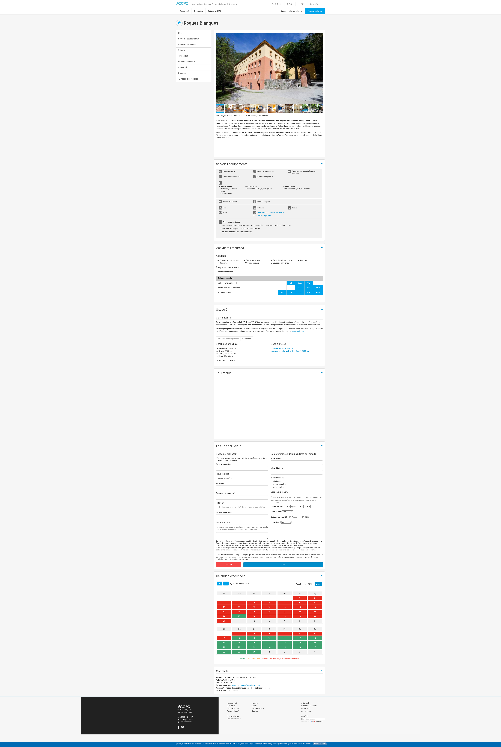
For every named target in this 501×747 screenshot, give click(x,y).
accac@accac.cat (186, 719)
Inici (180, 33)
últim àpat (276, 522)
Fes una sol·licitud (315, 11)
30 (315, 616)
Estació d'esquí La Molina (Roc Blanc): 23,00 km (290, 351)
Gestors (255, 711)
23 (315, 612)
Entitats (254, 706)
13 (269, 607)
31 (224, 621)
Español (304, 716)
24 (224, 616)
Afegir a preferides (189, 79)
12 (254, 607)
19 (254, 612)
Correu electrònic (223, 513)
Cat (290, 4)
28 (285, 616)
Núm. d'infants (277, 468)
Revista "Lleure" (233, 711)
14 (285, 607)
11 (239, 607)
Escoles (255, 703)
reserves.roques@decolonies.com (246, 685)
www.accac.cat (186, 722)
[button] (320, 68)
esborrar (228, 565)
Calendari (182, 67)
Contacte (182, 73)
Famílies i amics (258, 708)
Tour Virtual (183, 56)
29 (300, 616)
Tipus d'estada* (278, 478)
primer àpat (277, 512)
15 (300, 607)
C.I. (291, 283)
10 (224, 607)
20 (269, 612)
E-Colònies (231, 706)
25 (239, 616)
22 (300, 612)
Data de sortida (277, 517)
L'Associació (184, 11)
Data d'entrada (277, 506)
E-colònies (198, 11)
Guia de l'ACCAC (214, 11)
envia (283, 565)
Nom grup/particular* (225, 464)
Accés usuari (317, 4)
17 (224, 612)
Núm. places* (276, 458)
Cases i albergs (233, 716)
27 (269, 616)
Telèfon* (220, 503)
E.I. (282, 293)
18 (239, 612)
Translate (318, 721)
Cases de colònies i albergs (292, 11)
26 (254, 616)
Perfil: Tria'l (276, 4)
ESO (318, 288)
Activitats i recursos (187, 44)
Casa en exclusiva (278, 492)
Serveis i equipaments (188, 39)
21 (285, 612)
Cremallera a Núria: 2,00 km (282, 348)
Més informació (307, 744)
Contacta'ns (305, 708)
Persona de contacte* (225, 493)
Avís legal (305, 703)
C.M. (300, 283)
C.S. (309, 283)
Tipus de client (222, 474)
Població (220, 483)
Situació (182, 50)
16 (315, 607)
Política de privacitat (309, 706)
